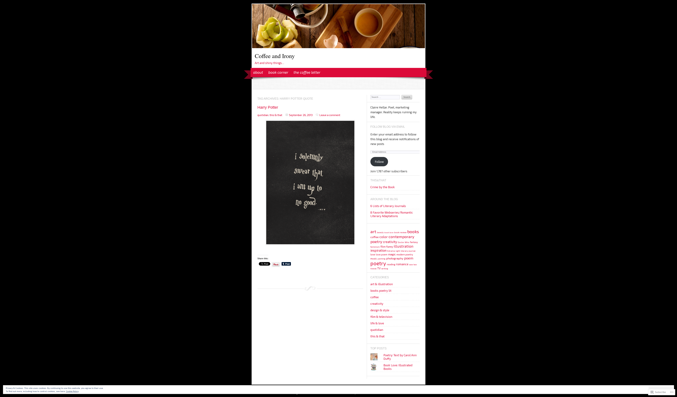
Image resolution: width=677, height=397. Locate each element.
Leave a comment (329, 115)
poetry (378, 263)
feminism (375, 247)
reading (391, 264)
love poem (381, 254)
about (258, 72)
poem (408, 258)
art (373, 231)
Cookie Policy (72, 391)
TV (379, 268)
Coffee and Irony (275, 56)
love (372, 254)
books (413, 231)
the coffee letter (307, 72)
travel (373, 268)
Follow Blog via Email (387, 126)
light (398, 251)
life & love (377, 323)
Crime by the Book (382, 187)
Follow (379, 161)
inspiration (378, 250)
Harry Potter (267, 107)
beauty (380, 232)
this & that (276, 115)
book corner (278, 72)
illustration (403, 246)
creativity (390, 242)
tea (415, 264)
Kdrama (391, 251)
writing (384, 268)
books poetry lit (380, 290)
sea (411, 264)
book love (389, 232)
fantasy (414, 242)
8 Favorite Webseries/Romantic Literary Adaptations (391, 214)
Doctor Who (403, 242)
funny (389, 246)
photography (394, 258)
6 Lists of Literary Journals (388, 206)
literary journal (408, 251)
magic (392, 254)
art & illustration (381, 284)
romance (402, 264)
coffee (374, 237)
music (373, 258)
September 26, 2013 (301, 115)
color (383, 237)
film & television (381, 316)
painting (381, 258)
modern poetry (405, 254)
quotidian (263, 115)
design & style (379, 310)
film (383, 246)
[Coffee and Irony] (338, 47)
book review (400, 232)
